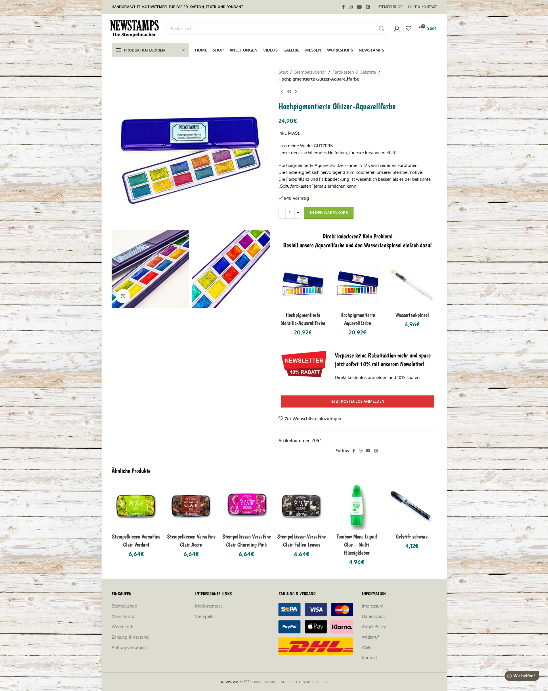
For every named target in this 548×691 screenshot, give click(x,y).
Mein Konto (123, 616)
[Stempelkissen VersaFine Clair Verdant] (136, 505)
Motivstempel (208, 606)
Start (283, 72)
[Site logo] (135, 28)
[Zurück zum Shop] (288, 91)
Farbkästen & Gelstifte (354, 72)
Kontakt (369, 657)
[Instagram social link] (351, 7)
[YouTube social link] (359, 7)
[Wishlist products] (408, 28)
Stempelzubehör (310, 72)
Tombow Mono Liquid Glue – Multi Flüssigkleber (357, 544)
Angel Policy (374, 626)
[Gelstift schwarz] (412, 505)
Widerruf (370, 637)
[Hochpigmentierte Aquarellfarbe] (357, 284)
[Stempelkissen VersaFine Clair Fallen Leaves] (301, 505)
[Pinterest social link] (368, 7)
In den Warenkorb (329, 212)
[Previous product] (281, 91)
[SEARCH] (381, 28)
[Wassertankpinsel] (412, 284)
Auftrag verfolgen (129, 647)
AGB (366, 647)
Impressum (372, 606)
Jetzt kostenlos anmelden (357, 401)
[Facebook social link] (343, 7)
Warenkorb (122, 626)
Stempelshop (124, 606)
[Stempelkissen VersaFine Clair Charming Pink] (246, 505)
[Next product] (295, 91)
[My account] (397, 28)
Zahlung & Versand (130, 637)
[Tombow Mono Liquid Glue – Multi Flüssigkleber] (356, 505)
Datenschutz (374, 616)
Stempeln (204, 616)
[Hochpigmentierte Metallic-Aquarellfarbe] (302, 284)
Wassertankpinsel (412, 314)
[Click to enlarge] (123, 296)
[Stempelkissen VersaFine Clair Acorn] (191, 505)
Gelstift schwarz (412, 536)
